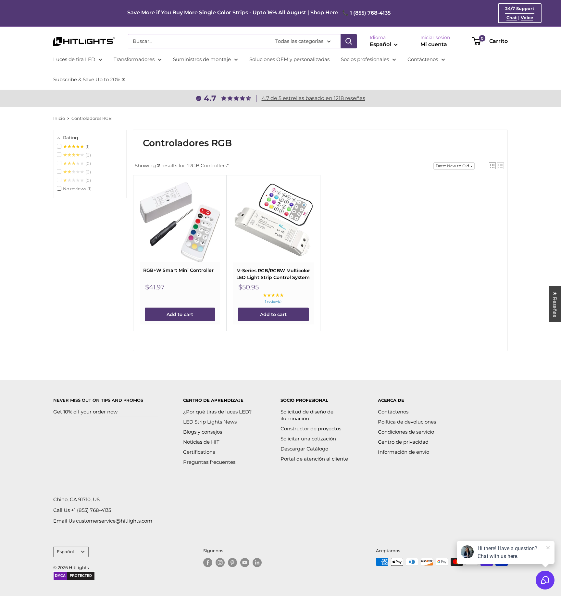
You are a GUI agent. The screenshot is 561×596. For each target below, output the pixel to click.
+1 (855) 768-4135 (91, 510)
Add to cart (180, 314)
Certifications (199, 452)
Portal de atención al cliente (314, 459)
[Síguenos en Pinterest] (232, 562)
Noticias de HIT (201, 442)
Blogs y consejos (202, 432)
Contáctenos (422, 59)
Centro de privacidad (403, 442)
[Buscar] (349, 41)
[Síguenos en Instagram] (220, 562)
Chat (511, 17)
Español (65, 551)
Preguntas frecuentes (209, 462)
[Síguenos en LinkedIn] (257, 562)
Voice (527, 17)
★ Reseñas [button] (555, 304)
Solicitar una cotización (308, 439)
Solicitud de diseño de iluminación (306, 415)
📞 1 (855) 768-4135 (366, 13)
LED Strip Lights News (210, 422)
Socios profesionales (365, 59)
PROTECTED (81, 575)
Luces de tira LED (74, 59)
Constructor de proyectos (310, 428)
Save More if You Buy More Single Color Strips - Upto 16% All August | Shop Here (232, 12)
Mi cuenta (433, 44)
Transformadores (134, 59)
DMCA (60, 575)
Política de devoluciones (407, 422)
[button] (492, 165)
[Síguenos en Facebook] (207, 562)
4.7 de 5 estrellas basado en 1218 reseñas (313, 98)
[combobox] (197, 41)
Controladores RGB (91, 118)
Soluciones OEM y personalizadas (289, 59)
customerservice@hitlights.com (114, 521)
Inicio (59, 118)
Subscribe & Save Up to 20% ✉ (89, 79)
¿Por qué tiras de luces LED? (217, 412)
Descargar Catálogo (304, 449)
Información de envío (403, 452)
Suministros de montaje (202, 59)
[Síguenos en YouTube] (244, 562)
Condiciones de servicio (406, 432)
